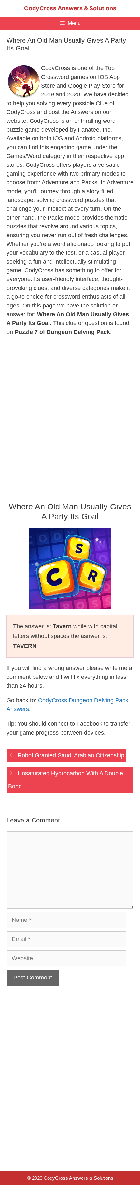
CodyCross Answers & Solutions (70, 8)
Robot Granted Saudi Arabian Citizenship (71, 755)
